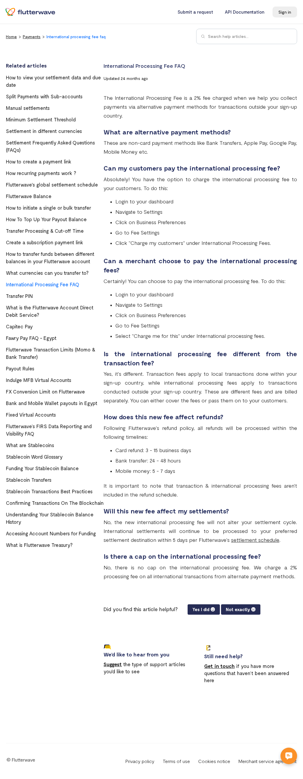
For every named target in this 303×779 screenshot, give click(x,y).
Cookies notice (214, 761)
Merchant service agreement (267, 761)
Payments (32, 36)
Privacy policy (139, 761)
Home (11, 36)
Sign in (284, 12)
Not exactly (238, 609)
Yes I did (200, 609)
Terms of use (176, 761)
